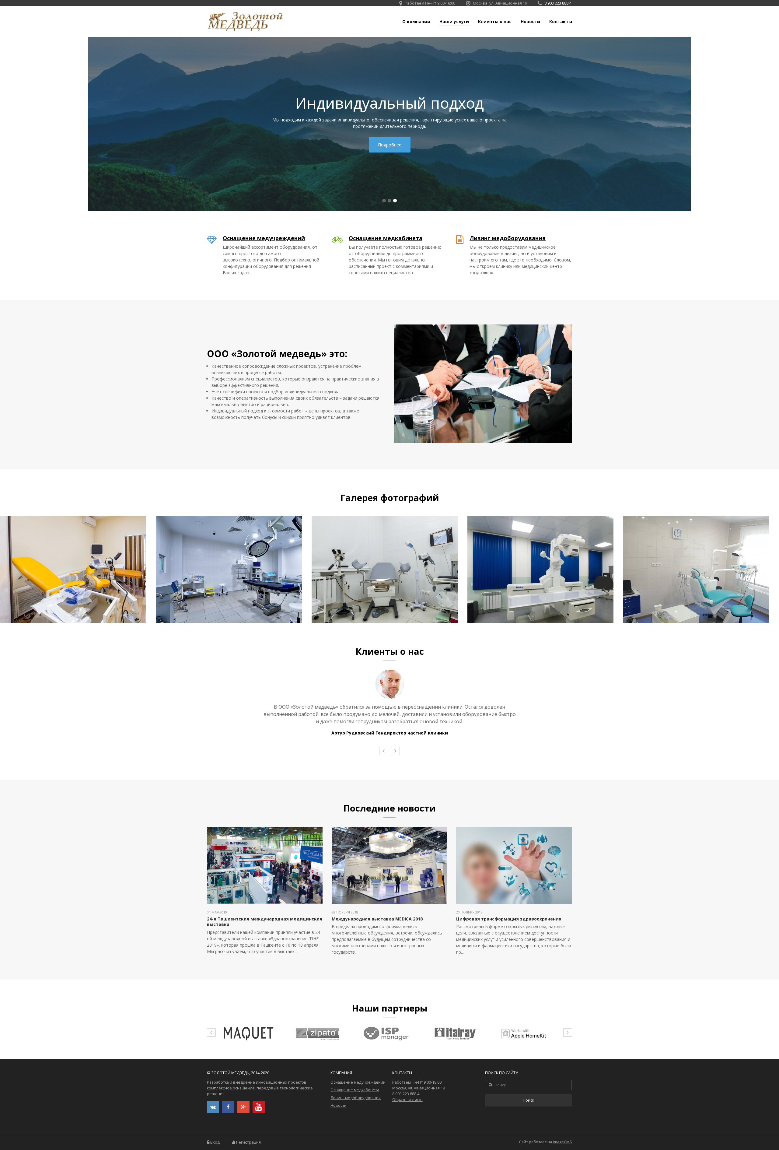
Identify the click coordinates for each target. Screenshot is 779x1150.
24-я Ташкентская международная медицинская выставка (264, 921)
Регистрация (248, 1142)
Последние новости (389, 808)
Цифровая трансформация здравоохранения (508, 919)
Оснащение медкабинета (385, 238)
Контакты (560, 21)
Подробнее (389, 145)
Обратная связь (407, 1099)
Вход (215, 1142)
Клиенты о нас (495, 21)
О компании (416, 21)
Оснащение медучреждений (264, 238)
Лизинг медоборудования (508, 238)
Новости (530, 21)
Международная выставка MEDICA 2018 (377, 919)
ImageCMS (562, 1142)
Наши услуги (454, 21)
